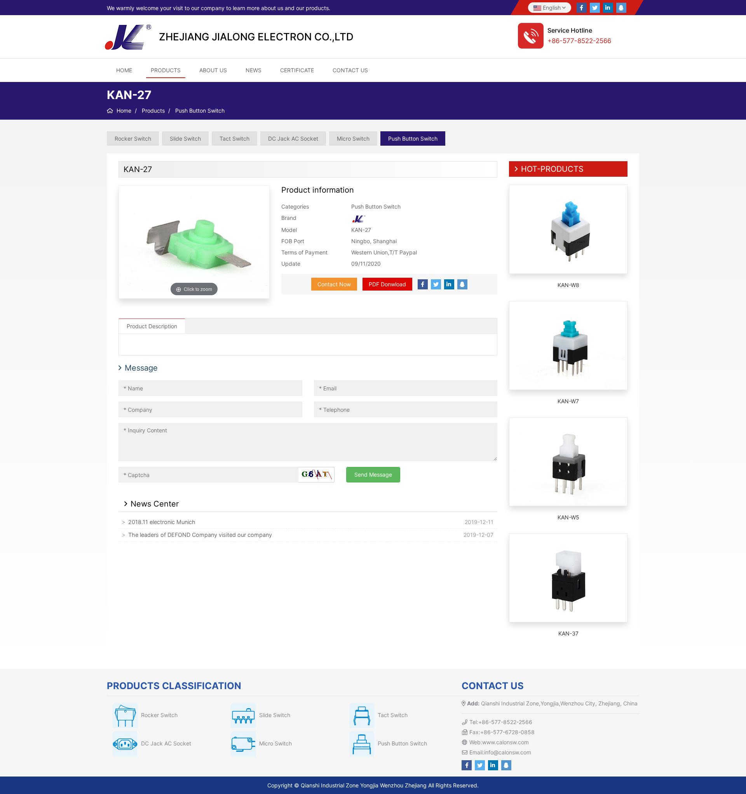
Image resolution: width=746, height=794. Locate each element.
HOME (124, 70)
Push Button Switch (412, 138)
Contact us (350, 70)
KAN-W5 (568, 517)
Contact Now (334, 284)
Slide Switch (185, 138)
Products (166, 70)
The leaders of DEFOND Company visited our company (200, 534)
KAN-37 (568, 633)
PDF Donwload (387, 284)
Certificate (297, 70)
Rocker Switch (133, 138)
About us (213, 70)
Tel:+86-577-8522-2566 (500, 722)
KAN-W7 (568, 401)
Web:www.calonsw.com (499, 742)
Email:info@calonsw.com (500, 752)
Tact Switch (234, 138)
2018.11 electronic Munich (161, 522)
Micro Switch (353, 138)
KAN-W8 (568, 285)
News (253, 70)
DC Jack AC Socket (293, 138)
